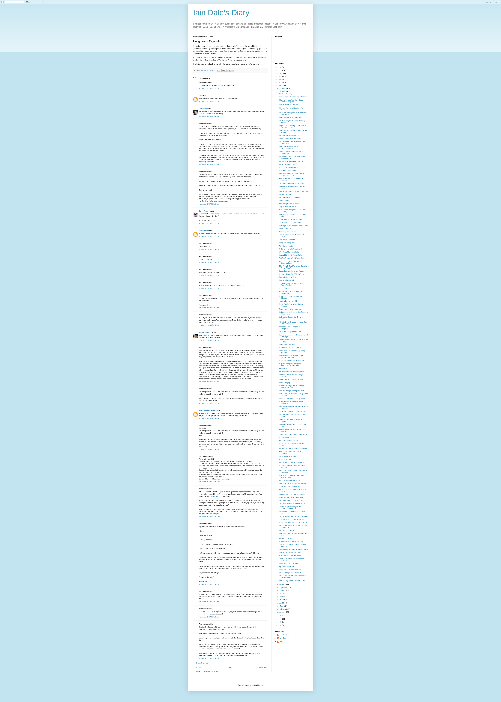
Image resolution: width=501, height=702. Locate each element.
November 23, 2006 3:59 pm (209, 340)
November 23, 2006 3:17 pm (209, 288)
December (283, 88)
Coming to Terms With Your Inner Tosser (293, 226)
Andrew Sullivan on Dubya (288, 440)
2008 (280, 79)
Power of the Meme (286, 195)
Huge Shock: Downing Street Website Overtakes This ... (292, 126)
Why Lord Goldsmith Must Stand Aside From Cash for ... (292, 577)
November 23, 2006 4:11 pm (209, 382)
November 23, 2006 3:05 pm (209, 262)
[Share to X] (227, 70)
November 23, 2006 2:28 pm (209, 223)
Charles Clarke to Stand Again (290, 139)
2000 (280, 625)
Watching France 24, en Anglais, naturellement (290, 292)
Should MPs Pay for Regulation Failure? (293, 516)
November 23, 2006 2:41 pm (209, 236)
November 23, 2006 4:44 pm (209, 403)
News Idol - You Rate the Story (290, 570)
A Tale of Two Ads (285, 459)
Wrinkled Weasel (205, 332)
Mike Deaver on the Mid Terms (290, 556)
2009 (280, 76)
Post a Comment (202, 663)
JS (281, 641)
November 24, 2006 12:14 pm (209, 517)
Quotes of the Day (285, 94)
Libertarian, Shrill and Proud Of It (290, 348)
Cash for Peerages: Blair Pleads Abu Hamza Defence (292, 387)
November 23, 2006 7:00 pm (209, 419)
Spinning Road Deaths (287, 567)
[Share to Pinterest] (232, 70)
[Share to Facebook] (230, 70)
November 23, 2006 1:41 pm (209, 88)
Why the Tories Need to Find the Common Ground (290, 262)
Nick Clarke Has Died (286, 246)
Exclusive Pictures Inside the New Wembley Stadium (291, 357)
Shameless (283, 369)
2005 (280, 616)
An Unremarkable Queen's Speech (291, 372)
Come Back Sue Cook (287, 345)
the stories (216, 496)
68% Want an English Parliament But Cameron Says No (292, 174)
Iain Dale (283, 638)
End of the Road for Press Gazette (291, 161)
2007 (280, 82)
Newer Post (198, 667)
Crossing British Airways (287, 232)
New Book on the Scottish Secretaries (292, 483)
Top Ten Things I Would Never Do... (291, 258)
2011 (280, 70)
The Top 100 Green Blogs (288, 240)
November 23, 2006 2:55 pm (209, 249)
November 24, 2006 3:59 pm (209, 658)
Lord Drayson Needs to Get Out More (292, 168)
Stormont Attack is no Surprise (289, 198)
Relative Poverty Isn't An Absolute (291, 249)
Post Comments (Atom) (211, 671)
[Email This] (222, 70)
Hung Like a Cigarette (287, 243)
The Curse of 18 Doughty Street (290, 223)
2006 (280, 85)
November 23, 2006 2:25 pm (209, 204)
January (282, 612)
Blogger (260, 685)
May (281, 600)
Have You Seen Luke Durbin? (289, 564)
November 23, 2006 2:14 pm (209, 165)
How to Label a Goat (286, 280)
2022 (280, 67)
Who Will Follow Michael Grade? (290, 136)
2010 (280, 73)
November (283, 91)
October (282, 585)
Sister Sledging (284, 383)
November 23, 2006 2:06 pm (209, 117)
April (281, 603)
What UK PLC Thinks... (287, 531)
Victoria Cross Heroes (287, 538)
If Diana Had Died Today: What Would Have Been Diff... (292, 157)
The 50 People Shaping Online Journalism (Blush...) (290, 507)
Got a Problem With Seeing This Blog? (292, 494)
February (282, 609)
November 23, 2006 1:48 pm (209, 102)
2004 (280, 619)
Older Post (263, 667)
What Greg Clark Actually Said (289, 252)
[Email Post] (218, 70)
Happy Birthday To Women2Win (290, 255)
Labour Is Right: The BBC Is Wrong (291, 274)
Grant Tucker (284, 635)
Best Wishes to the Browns (288, 105)
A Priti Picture (284, 288)
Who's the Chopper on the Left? (290, 332)
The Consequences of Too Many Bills (292, 412)
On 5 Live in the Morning (288, 456)
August (282, 591)
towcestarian (204, 230)
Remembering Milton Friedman (290, 309)
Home (231, 667)
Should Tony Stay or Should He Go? (292, 581)
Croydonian (203, 108)
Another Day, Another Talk (288, 301)
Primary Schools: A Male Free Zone (291, 501)
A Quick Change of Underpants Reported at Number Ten (290, 365)
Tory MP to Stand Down (287, 207)
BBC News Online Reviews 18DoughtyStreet (289, 147)
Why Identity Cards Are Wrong (289, 480)
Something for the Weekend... (289, 204)
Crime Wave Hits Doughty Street (290, 118)
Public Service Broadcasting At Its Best (292, 97)
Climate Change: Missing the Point (291, 391)
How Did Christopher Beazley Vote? (292, 399)
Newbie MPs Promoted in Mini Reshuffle (293, 550)
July (281, 594)
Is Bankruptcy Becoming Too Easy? (291, 542)
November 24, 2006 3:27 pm (209, 617)
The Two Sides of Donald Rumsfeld (291, 519)
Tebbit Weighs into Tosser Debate (291, 220)
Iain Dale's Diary (221, 12)
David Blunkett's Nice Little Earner (291, 497)
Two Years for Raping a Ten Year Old (292, 504)
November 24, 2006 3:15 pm (209, 602)
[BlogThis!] (225, 70)
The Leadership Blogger (208, 411)
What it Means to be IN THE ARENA (291, 462)
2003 (280, 622)
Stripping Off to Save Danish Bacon (291, 183)
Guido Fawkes (204, 211)
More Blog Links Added (287, 171)
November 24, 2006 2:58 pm (209, 584)
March (281, 606)
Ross (201, 96)
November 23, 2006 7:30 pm (209, 449)
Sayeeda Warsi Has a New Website (291, 271)
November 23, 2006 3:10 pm (209, 275)
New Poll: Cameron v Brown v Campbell (293, 191)
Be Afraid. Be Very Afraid (287, 277)
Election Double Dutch (287, 164)
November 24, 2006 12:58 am (209, 482)
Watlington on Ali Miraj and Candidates (293, 448)
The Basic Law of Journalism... (290, 486)
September (283, 588)
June (281, 597)
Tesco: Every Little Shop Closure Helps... (293, 434)
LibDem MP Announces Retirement (291, 361)
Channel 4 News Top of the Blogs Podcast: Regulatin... (291, 101)
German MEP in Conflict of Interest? (291, 380)
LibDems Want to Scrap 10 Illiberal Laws (293, 523)
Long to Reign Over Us (287, 437)
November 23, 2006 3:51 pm (209, 308)
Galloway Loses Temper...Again (290, 553)
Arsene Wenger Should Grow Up (290, 573)
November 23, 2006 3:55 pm (209, 325)
